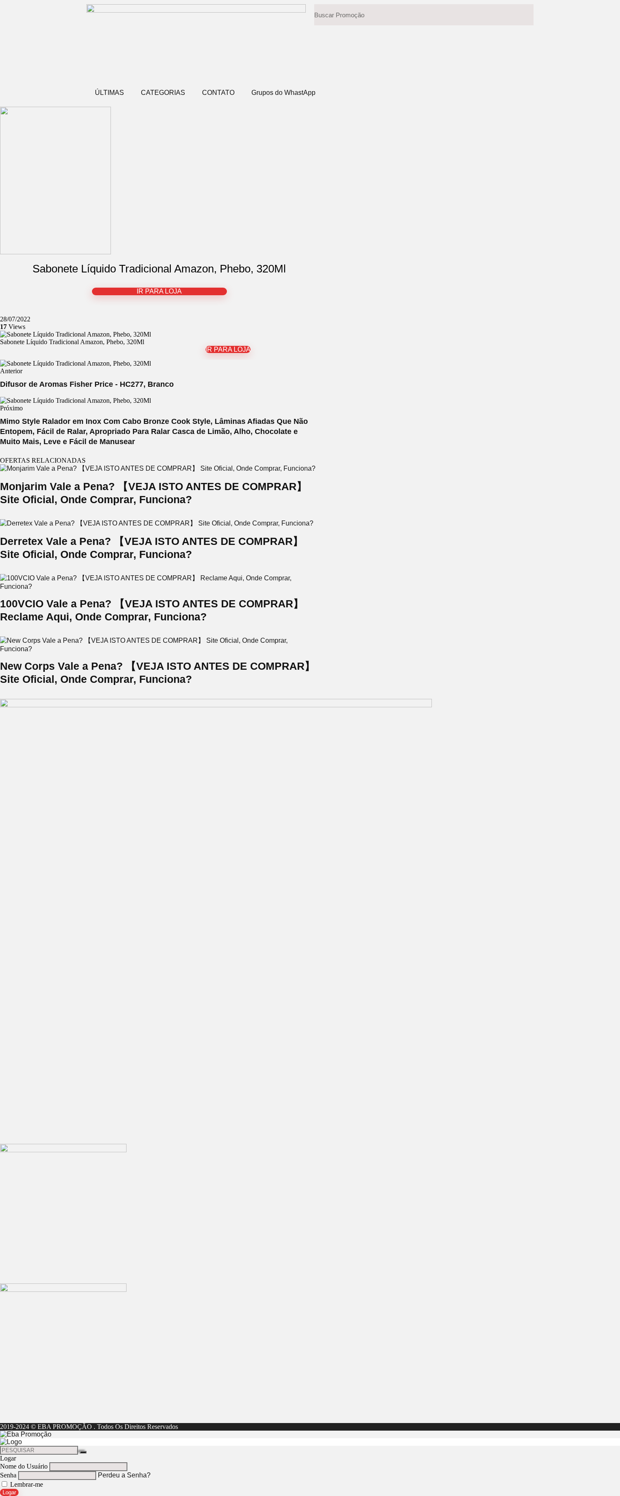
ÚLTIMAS (109, 92)
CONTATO (218, 92)
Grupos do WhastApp (283, 92)
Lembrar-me (25, 1484)
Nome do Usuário (24, 1466)
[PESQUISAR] (83, 1452)
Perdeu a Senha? (124, 1475)
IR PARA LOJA (159, 291)
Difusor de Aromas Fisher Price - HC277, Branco (87, 384)
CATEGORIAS (163, 92)
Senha (8, 1475)
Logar (9, 1492)
